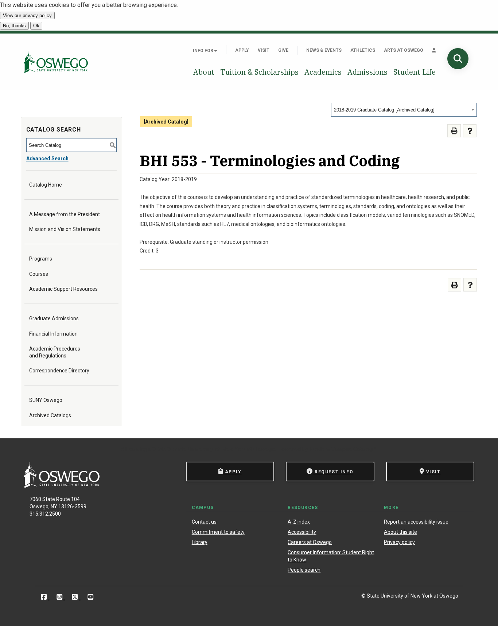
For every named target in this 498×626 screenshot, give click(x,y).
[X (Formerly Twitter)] (76, 597)
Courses (38, 274)
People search (304, 570)
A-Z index (299, 522)
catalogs (140, 449)
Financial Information (53, 334)
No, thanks (14, 25)
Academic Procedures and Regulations (54, 352)
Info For (203, 50)
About (203, 72)
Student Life (414, 72)
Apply (242, 50)
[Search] (457, 58)
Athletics (362, 50)
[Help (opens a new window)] (469, 131)
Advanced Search (47, 158)
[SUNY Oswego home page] (56, 61)
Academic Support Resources (63, 289)
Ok (36, 25)
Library (199, 542)
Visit (263, 50)
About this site (400, 532)
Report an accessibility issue (416, 522)
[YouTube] (90, 597)
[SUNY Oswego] (62, 485)
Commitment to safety (218, 532)
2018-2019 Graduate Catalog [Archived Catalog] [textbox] (384, 110)
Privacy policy (399, 542)
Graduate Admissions (54, 318)
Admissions (367, 72)
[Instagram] (60, 597)
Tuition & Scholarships (259, 72)
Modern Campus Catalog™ (343, 449)
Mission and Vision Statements (64, 229)
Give (283, 50)
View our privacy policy (27, 15)
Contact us (204, 522)
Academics (323, 72)
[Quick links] (434, 50)
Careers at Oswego (310, 542)
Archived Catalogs (50, 415)
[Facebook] (45, 597)
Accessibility (302, 532)
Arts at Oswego (403, 50)
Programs (40, 259)
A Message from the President (64, 214)
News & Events (324, 50)
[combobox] (404, 110)
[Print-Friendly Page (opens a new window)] (454, 131)
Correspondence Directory (59, 370)
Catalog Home (45, 185)
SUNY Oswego (45, 400)
